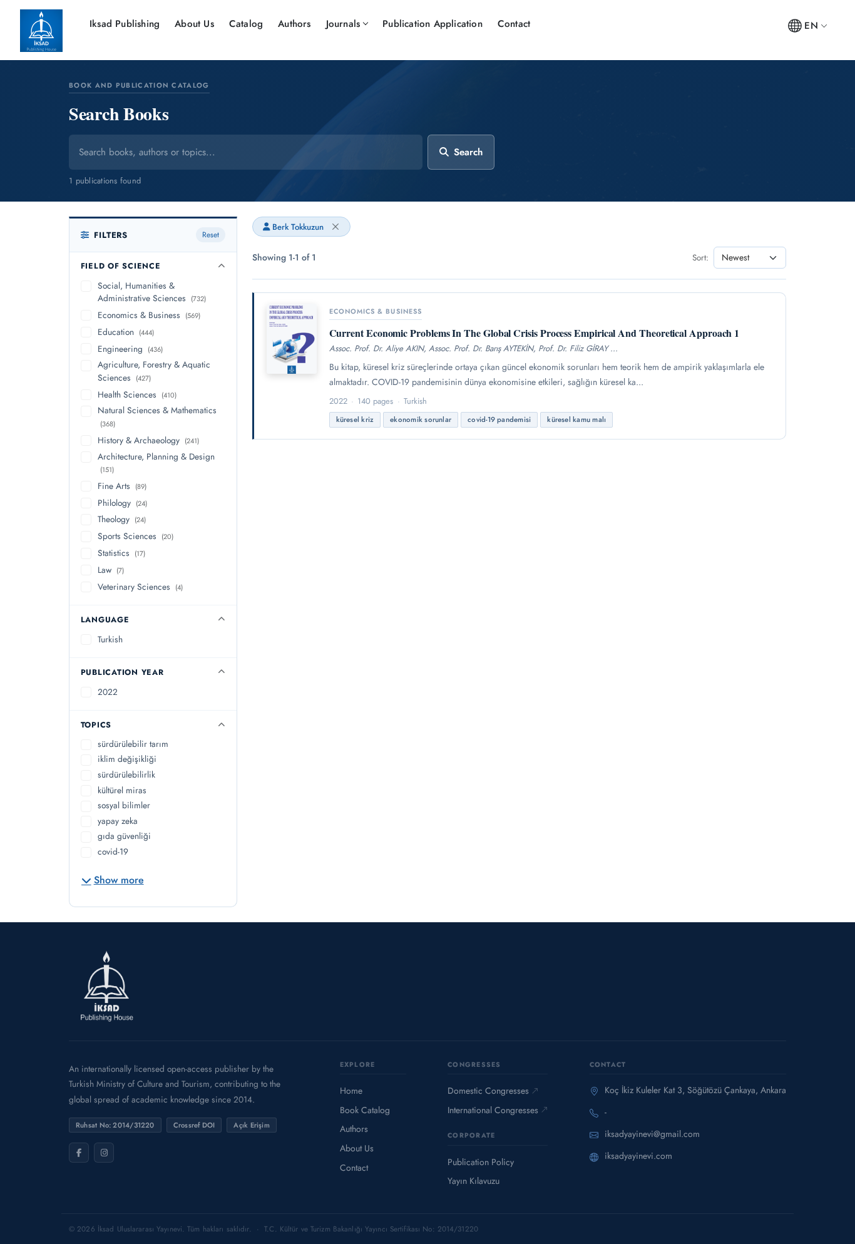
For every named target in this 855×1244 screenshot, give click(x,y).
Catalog (246, 24)
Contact (514, 24)
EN (810, 26)
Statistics (121, 553)
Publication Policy (481, 1162)
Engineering (130, 348)
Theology (122, 519)
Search (468, 152)
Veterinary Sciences (140, 586)
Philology (122, 502)
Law (111, 569)
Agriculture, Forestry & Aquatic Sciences (154, 371)
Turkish (110, 639)
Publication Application (432, 24)
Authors (294, 24)
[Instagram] (104, 1153)
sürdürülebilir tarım (133, 744)
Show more (119, 880)
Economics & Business (149, 315)
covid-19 (113, 851)
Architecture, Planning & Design (156, 462)
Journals (343, 24)
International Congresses (493, 1110)
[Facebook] (79, 1153)
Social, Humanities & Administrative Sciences (152, 292)
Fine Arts (122, 486)
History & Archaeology (148, 440)
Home (351, 1090)
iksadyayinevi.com (638, 1155)
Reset (210, 234)
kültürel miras (122, 790)
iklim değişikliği (127, 759)
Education (126, 332)
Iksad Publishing (125, 24)
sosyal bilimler (124, 805)
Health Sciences (137, 394)
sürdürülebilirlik (126, 774)
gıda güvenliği (124, 836)
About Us (194, 24)
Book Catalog (365, 1110)
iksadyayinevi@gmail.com (652, 1134)
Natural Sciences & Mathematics (157, 416)
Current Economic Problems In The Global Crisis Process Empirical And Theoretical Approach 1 (534, 333)
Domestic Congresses (488, 1090)
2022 (108, 692)
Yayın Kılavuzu (473, 1181)
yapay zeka (118, 821)
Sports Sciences (135, 536)
